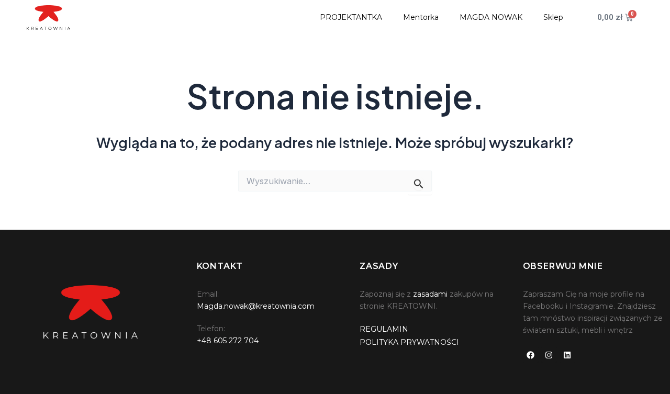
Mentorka (421, 17)
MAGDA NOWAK (491, 17)
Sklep (553, 17)
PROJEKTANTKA (351, 17)
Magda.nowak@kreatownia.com (256, 306)
